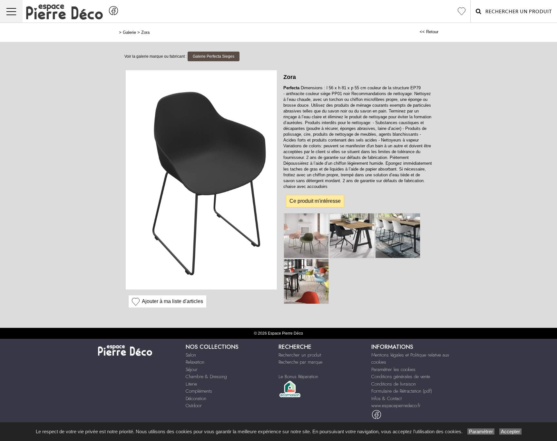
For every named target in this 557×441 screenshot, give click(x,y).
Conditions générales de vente (400, 376)
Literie (191, 383)
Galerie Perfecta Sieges (213, 56)
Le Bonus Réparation (298, 376)
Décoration (196, 398)
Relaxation (195, 362)
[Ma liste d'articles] (461, 11)
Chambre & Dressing (206, 376)
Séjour (192, 369)
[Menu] (11, 11)
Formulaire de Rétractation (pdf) (401, 391)
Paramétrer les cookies (393, 369)
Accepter (510, 431)
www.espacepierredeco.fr (396, 405)
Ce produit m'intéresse (315, 201)
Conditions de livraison (393, 383)
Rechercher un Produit (517, 12)
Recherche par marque (300, 362)
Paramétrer (481, 431)
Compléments (199, 391)
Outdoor (194, 405)
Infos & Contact (386, 398)
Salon (191, 354)
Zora (145, 32)
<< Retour (429, 31)
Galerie (129, 32)
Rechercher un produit (299, 354)
